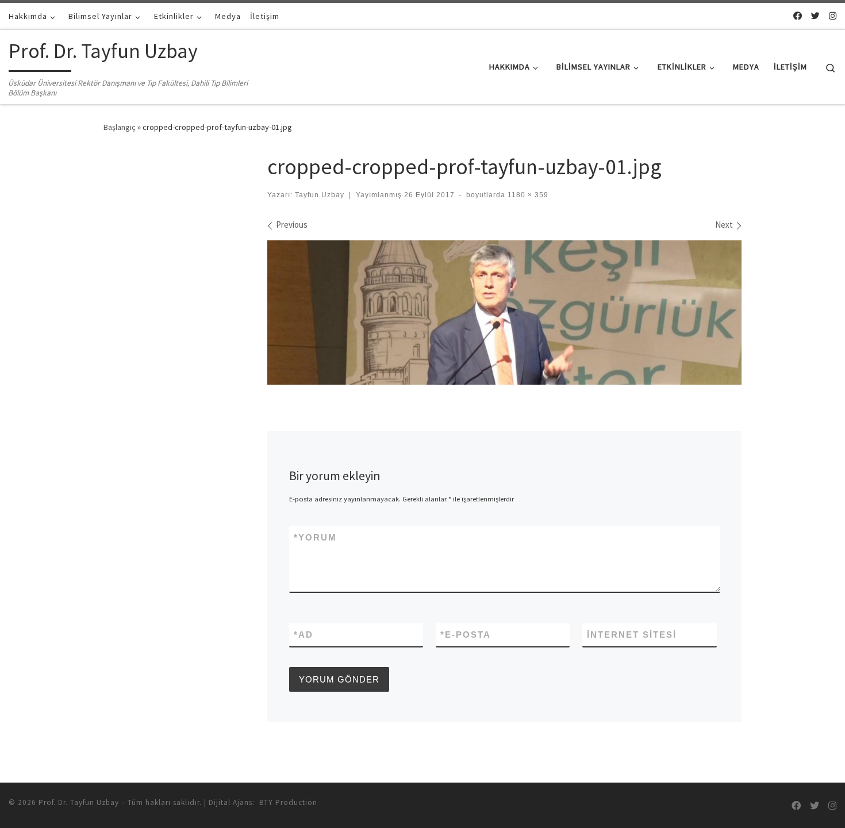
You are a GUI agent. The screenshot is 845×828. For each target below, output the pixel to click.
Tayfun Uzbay (319, 195)
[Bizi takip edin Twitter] (815, 15)
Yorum (315, 537)
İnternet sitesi (632, 634)
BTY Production (288, 802)
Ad (303, 634)
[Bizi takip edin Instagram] (832, 15)
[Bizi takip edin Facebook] (797, 15)
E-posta (465, 634)
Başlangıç (119, 127)
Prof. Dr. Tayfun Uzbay (79, 802)
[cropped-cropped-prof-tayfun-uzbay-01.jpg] (504, 312)
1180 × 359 (526, 195)
